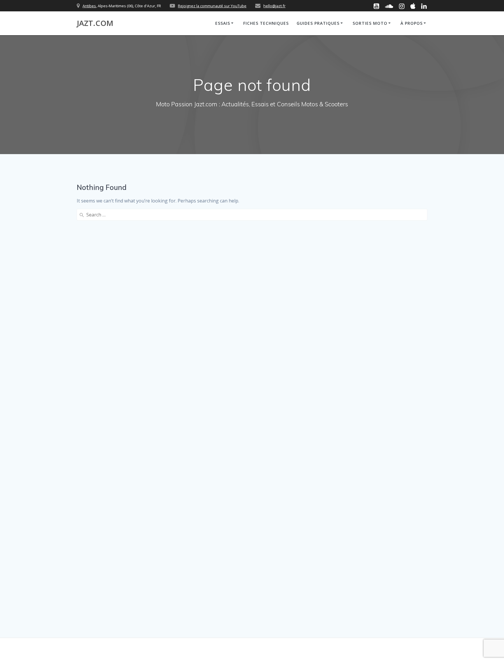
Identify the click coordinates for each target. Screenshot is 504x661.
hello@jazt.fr (274, 5)
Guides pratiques (318, 23)
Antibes (89, 5)
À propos (411, 23)
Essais (222, 23)
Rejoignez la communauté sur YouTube (212, 5)
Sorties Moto (370, 23)
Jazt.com (95, 23)
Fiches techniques (266, 23)
